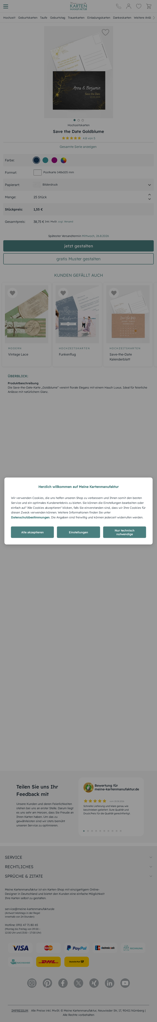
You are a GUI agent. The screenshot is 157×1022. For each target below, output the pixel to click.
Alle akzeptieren (32, 532)
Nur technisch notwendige (125, 532)
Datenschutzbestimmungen (30, 517)
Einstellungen (78, 532)
